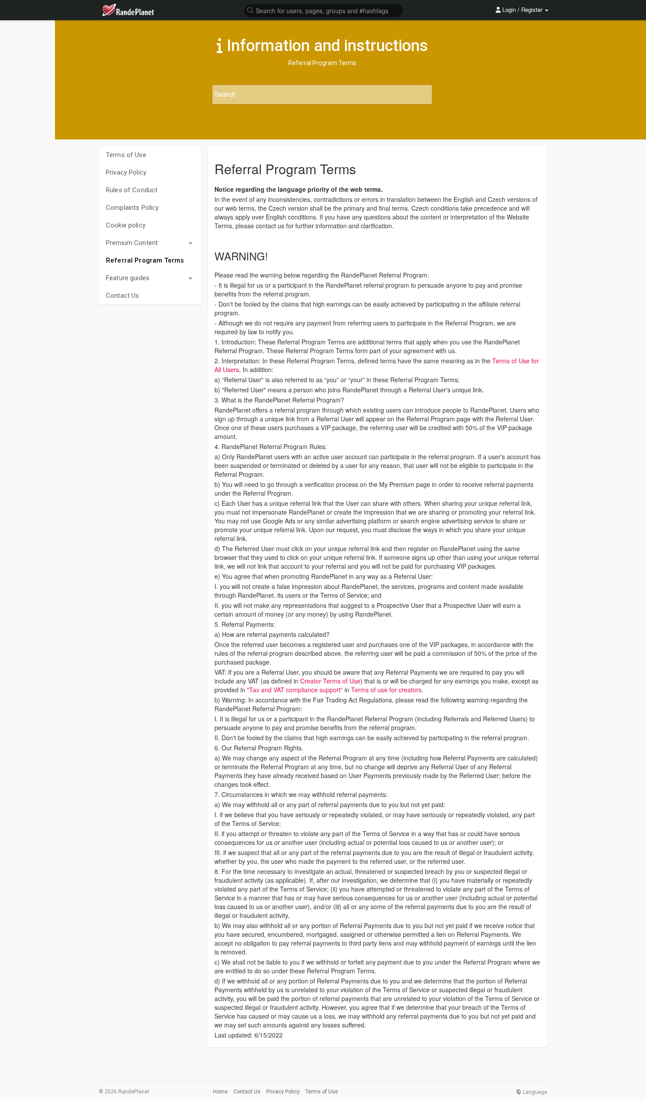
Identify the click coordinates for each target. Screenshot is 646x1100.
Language (534, 1092)
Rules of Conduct (131, 190)
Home (220, 1092)
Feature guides (127, 278)
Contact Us (122, 296)
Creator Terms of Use (330, 680)
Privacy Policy (126, 172)
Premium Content (132, 243)
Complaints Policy (132, 208)
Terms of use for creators (386, 689)
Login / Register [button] (522, 9)
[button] (323, 10)
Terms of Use (126, 155)
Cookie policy (125, 225)
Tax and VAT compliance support (295, 689)
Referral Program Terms (145, 260)
